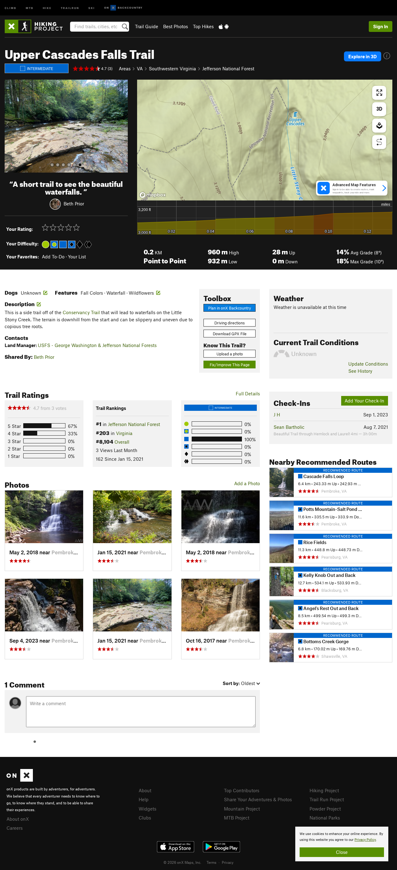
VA (140, 68)
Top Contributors (241, 790)
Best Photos (175, 26)
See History (360, 371)
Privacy (228, 862)
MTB (29, 8)
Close (342, 852)
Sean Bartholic (289, 427)
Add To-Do (53, 256)
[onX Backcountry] (123, 8)
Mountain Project (242, 808)
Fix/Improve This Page (230, 364)
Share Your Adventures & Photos (258, 799)
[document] (342, 844)
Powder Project (325, 808)
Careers (15, 828)
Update (368, 364)
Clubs (145, 817)
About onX (18, 819)
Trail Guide (146, 26)
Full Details (248, 393)
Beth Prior (74, 203)
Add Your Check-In (364, 400)
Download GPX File (230, 333)
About (145, 790)
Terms (211, 862)
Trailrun (70, 8)
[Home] (37, 26)
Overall (121, 442)
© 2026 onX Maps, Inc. (182, 862)
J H (277, 414)
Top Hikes (203, 26)
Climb (10, 8)
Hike (47, 8)
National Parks (325, 817)
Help (144, 799)
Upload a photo (229, 353)
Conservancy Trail (81, 312)
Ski (91, 8)
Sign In (380, 26)
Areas (125, 68)
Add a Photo (247, 483)
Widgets (147, 808)
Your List (77, 256)
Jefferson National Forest (228, 68)
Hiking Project (324, 790)
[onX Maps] (20, 780)
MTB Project (236, 817)
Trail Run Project (327, 799)
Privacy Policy (365, 840)
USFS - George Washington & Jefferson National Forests (97, 345)
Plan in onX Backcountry (229, 307)
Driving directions (229, 322)
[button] (11, 126)
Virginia (124, 433)
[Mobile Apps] (224, 26)
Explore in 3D (362, 56)
